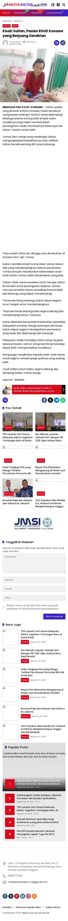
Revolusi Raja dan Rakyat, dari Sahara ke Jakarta (17, 502)
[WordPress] (22, 896)
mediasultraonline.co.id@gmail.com (28, 882)
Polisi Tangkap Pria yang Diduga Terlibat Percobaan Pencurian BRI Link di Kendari (17, 470)
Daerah (6, 26)
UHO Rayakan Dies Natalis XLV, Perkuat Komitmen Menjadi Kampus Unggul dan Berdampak (50, 503)
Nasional (9, 493)
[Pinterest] (16, 896)
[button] (53, 5)
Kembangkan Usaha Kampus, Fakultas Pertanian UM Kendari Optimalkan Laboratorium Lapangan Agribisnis (39, 797)
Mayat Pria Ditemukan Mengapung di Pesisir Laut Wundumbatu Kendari (50, 470)
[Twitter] (50, 400)
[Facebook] (44, 400)
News (15, 26)
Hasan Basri (15, 42)
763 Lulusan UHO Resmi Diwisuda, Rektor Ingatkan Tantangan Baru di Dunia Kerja (18, 437)
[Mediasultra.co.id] (25, 4)
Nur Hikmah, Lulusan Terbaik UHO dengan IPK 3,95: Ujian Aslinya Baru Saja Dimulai (49, 437)
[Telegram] (56, 400)
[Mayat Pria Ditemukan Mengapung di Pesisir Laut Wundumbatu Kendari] (50, 454)
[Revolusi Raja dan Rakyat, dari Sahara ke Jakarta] (18, 487)
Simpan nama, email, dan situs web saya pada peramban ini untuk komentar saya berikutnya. (33, 607)
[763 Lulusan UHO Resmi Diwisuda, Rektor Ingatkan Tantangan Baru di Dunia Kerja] (18, 421)
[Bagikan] (62, 42)
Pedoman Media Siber (28, 907)
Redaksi (7, 907)
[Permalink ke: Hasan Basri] (6, 43)
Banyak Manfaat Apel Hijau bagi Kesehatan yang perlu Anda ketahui (37, 821)
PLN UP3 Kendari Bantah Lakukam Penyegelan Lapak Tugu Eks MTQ (36, 833)
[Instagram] (28, 896)
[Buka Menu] (58, 5)
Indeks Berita (52, 907)
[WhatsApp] (62, 400)
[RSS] (34, 896)
